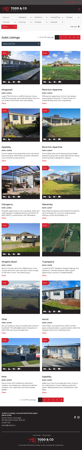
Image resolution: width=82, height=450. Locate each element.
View (4, 103)
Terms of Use (36, 435)
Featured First (9, 44)
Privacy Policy (46, 435)
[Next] (78, 37)
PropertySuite (59, 445)
